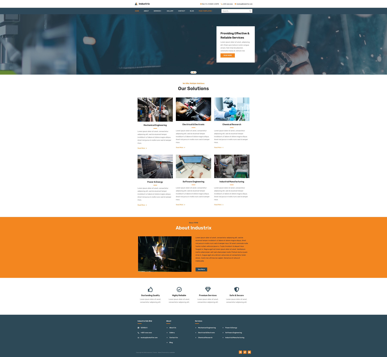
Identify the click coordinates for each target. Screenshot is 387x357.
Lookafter (172, 352)
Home (137, 11)
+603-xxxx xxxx (228, 4)
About (146, 11)
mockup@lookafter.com (244, 4)
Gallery (170, 11)
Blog (192, 11)
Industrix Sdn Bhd (145, 321)
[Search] (250, 11)
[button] (191, 72)
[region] (193, 44)
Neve (159, 352)
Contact (181, 11)
